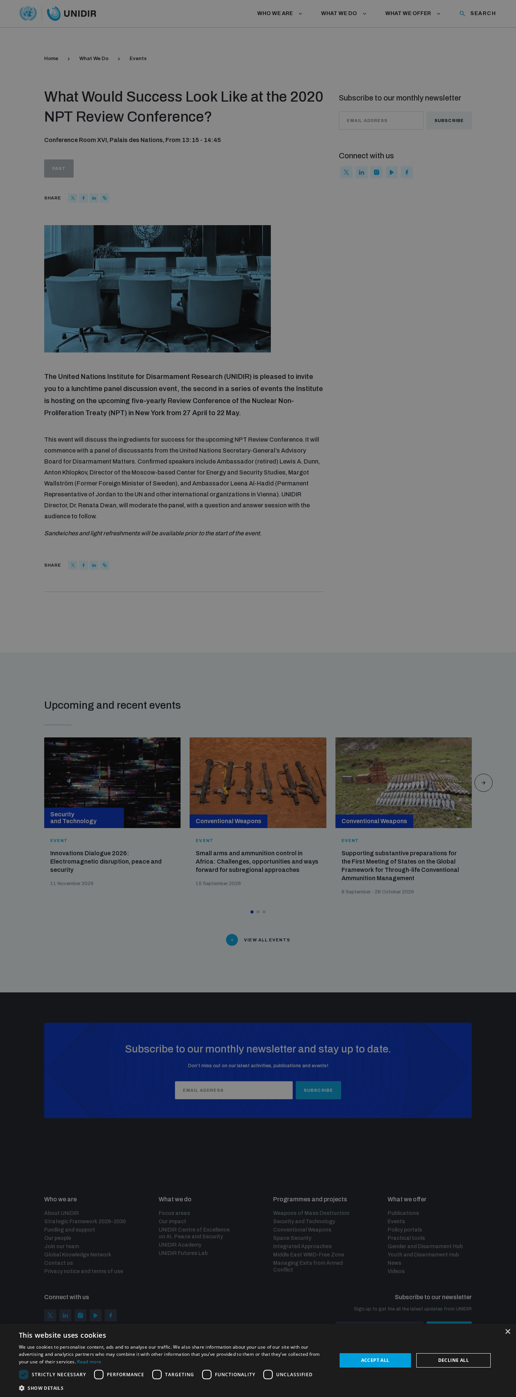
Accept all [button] (375, 1360)
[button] (173, 1387)
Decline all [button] (453, 1360)
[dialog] (258, 1360)
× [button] (507, 1332)
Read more (89, 1361)
